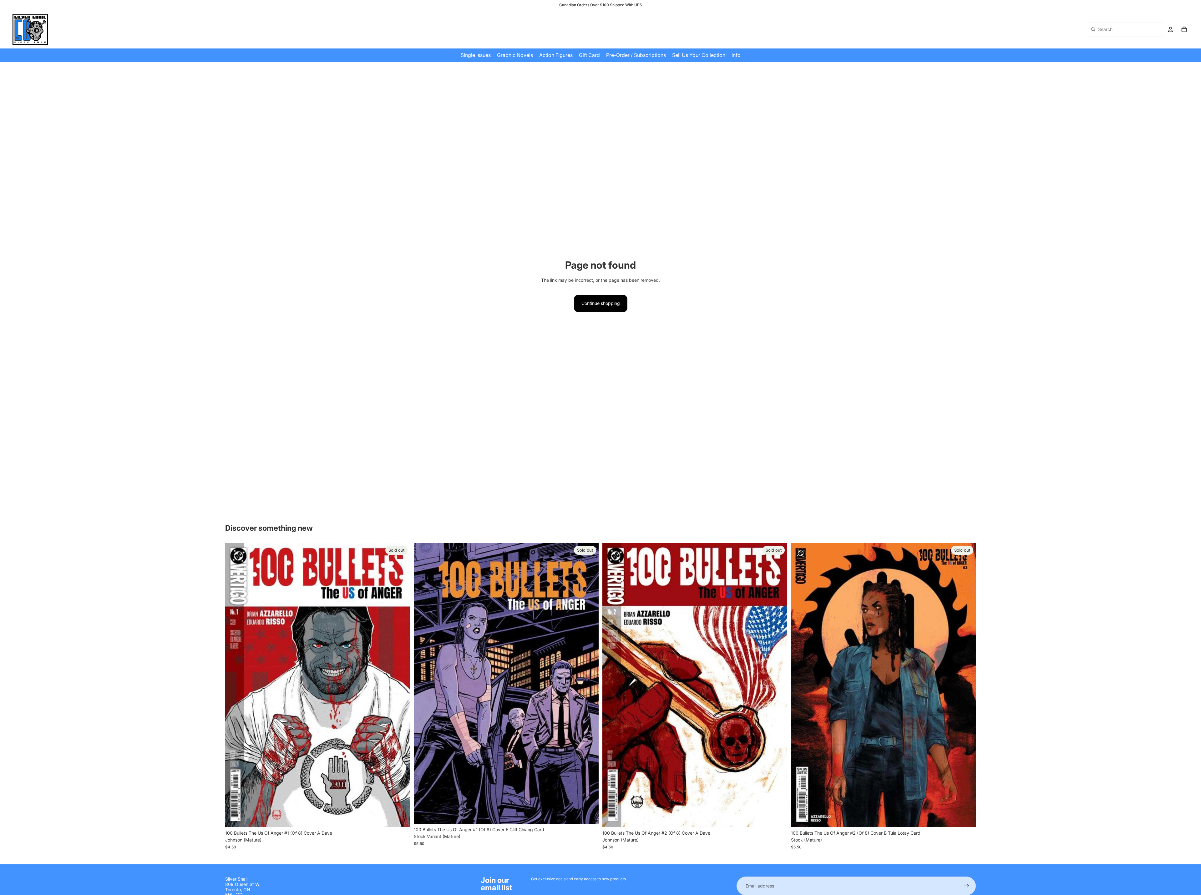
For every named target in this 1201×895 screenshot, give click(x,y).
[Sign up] (966, 885)
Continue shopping (600, 303)
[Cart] (1184, 29)
